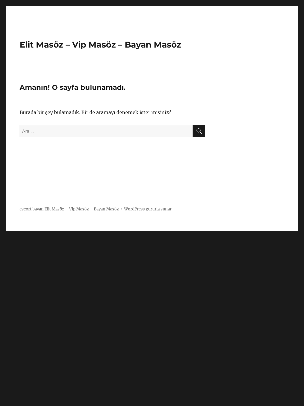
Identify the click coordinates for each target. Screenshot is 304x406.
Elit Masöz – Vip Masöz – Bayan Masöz (100, 45)
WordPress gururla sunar (148, 209)
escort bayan (32, 209)
